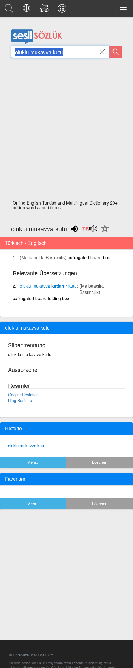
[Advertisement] (66, 130)
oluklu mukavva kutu (26, 446)
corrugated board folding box (41, 298)
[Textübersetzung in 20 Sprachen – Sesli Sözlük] (27, 10)
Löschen (99, 462)
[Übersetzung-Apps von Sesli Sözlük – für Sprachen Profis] (63, 10)
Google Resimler (23, 394)
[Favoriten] (103, 232)
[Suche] (115, 52)
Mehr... (33, 462)
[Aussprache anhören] (89, 231)
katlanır (48, 286)
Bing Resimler (20, 400)
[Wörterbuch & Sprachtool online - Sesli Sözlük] (10, 10)
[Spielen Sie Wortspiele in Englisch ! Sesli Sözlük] (45, 10)
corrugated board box (89, 257)
